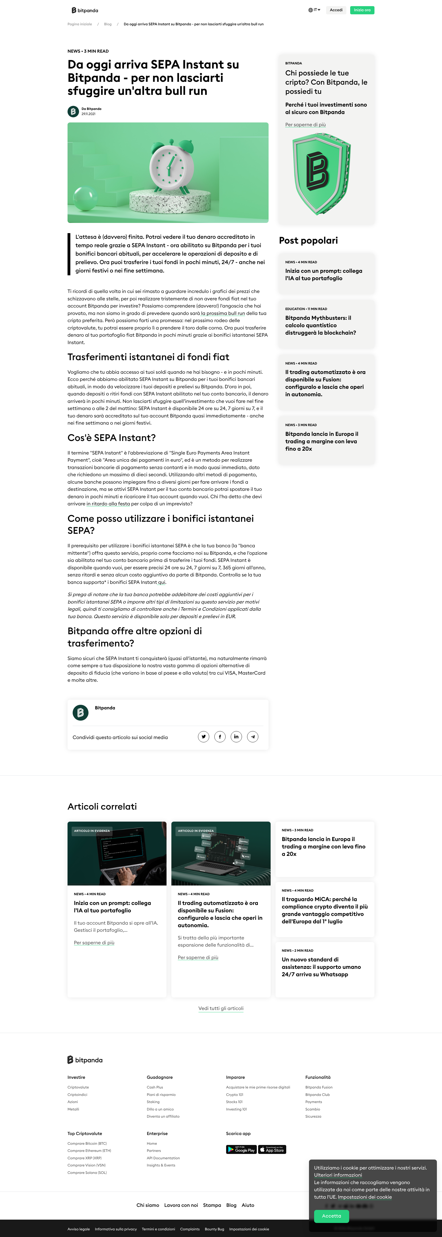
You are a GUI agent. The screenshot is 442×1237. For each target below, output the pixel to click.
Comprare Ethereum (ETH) (89, 1151)
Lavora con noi (181, 1205)
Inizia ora (362, 10)
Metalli (73, 1109)
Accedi (336, 10)
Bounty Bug (214, 1229)
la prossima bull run (222, 313)
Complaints (190, 1229)
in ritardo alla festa (108, 504)
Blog (108, 24)
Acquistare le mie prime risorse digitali (258, 1087)
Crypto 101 (234, 1095)
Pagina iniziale (80, 24)
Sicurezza (313, 1116)
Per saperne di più (305, 124)
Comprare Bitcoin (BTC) (87, 1143)
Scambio (312, 1109)
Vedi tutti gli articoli (221, 1008)
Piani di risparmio (161, 1095)
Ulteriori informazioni (338, 1175)
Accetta (331, 1216)
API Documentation (163, 1158)
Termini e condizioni (158, 1229)
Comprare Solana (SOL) (87, 1173)
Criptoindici (77, 1095)
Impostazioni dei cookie (249, 1229)
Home (152, 1143)
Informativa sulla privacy (116, 1229)
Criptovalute (78, 1087)
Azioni (73, 1102)
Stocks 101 (234, 1102)
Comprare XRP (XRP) (85, 1158)
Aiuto (248, 1205)
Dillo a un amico (160, 1109)
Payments (313, 1102)
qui (161, 582)
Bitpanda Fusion (319, 1087)
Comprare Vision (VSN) (87, 1165)
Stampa (212, 1205)
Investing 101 (236, 1109)
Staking (153, 1102)
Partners (154, 1151)
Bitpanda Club (317, 1095)
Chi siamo (148, 1205)
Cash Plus (155, 1087)
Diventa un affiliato (163, 1116)
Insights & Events (161, 1165)
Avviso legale (79, 1229)
